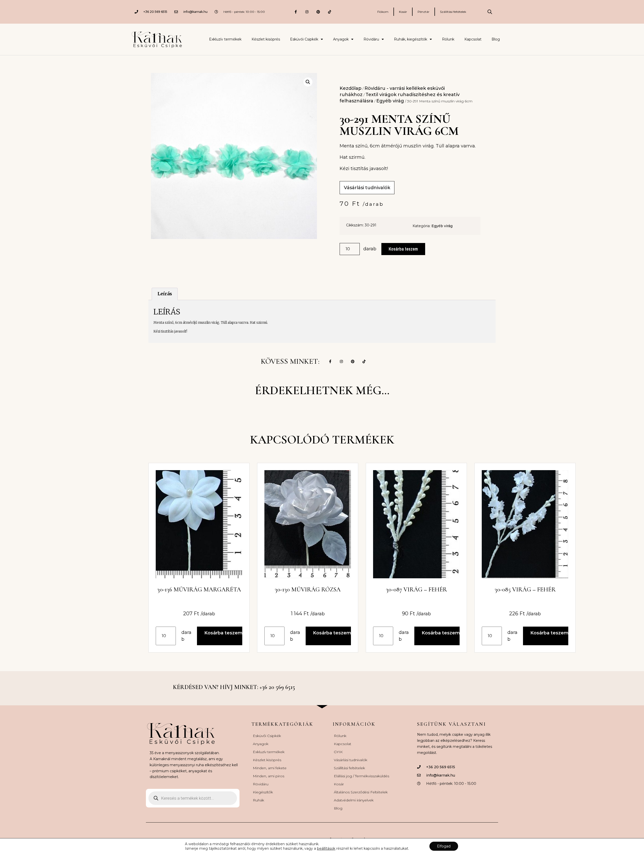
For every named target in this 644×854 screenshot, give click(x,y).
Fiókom (382, 12)
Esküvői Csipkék (304, 39)
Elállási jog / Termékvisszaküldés (361, 776)
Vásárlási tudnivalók (350, 760)
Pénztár (423, 12)
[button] (307, 82)
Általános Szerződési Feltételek (361, 792)
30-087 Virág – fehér (416, 589)
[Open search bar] (489, 12)
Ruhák (258, 800)
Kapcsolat (472, 39)
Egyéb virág (390, 101)
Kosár (403, 12)
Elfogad (444, 846)
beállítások (326, 848)
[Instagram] (307, 11)
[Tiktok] (329, 11)
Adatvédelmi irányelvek (354, 800)
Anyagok (341, 39)
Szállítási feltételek (453, 12)
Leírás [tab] (164, 294)
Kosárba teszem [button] (223, 633)
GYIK (338, 752)
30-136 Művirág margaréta (199, 589)
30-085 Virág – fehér (525, 589)
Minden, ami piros (268, 776)
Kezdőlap (350, 88)
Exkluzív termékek (225, 39)
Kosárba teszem (403, 249)
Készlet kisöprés (266, 39)
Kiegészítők (263, 792)
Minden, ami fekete (270, 768)
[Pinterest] (318, 11)
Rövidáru (371, 39)
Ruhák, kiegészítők (410, 39)
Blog (496, 39)
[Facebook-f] (295, 11)
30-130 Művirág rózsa (308, 589)
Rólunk (448, 39)
